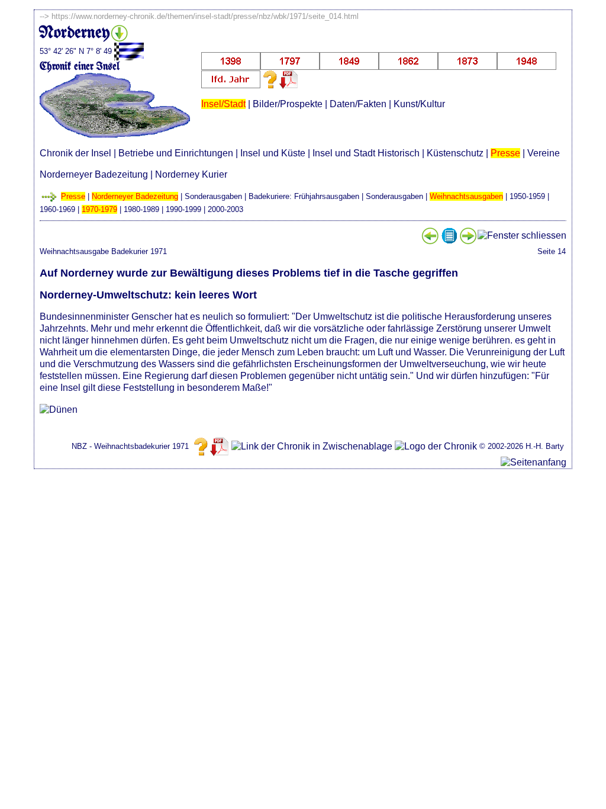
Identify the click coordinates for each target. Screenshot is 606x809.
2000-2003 (225, 209)
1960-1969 (57, 209)
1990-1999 (183, 209)
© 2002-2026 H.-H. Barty (521, 446)
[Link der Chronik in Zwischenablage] (311, 446)
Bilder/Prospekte (288, 104)
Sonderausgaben (213, 196)
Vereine (543, 153)
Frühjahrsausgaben (326, 196)
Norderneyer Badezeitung (94, 174)
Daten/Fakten (358, 104)
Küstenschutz (455, 153)
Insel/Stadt (223, 104)
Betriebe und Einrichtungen (175, 153)
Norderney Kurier (191, 174)
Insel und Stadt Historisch (366, 153)
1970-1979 (99, 209)
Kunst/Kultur (419, 104)
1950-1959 (527, 196)
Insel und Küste (272, 153)
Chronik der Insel (75, 153)
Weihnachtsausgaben (466, 196)
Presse (505, 153)
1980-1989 (141, 209)
